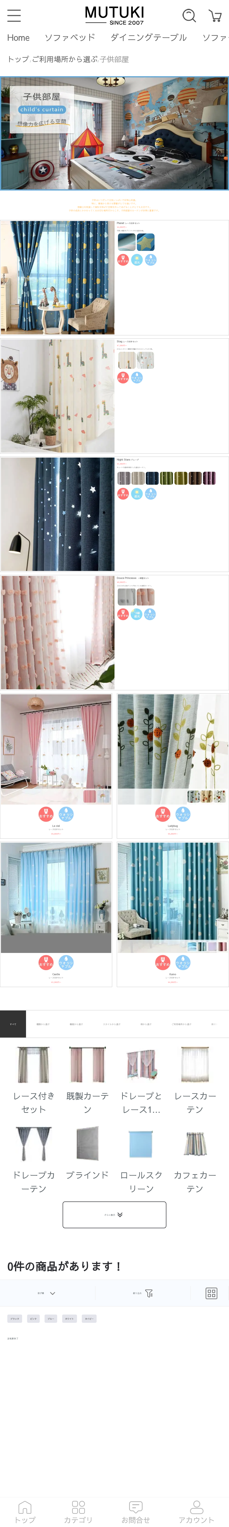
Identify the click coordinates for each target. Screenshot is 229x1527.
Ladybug (173, 825)
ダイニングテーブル (148, 37)
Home (18, 37)
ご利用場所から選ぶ (65, 59)
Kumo (172, 974)
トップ (18, 59)
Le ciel (56, 825)
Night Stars (128, 459)
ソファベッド (70, 37)
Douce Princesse (133, 578)
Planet (128, 223)
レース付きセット (56, 829)
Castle (56, 974)
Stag (127, 341)
